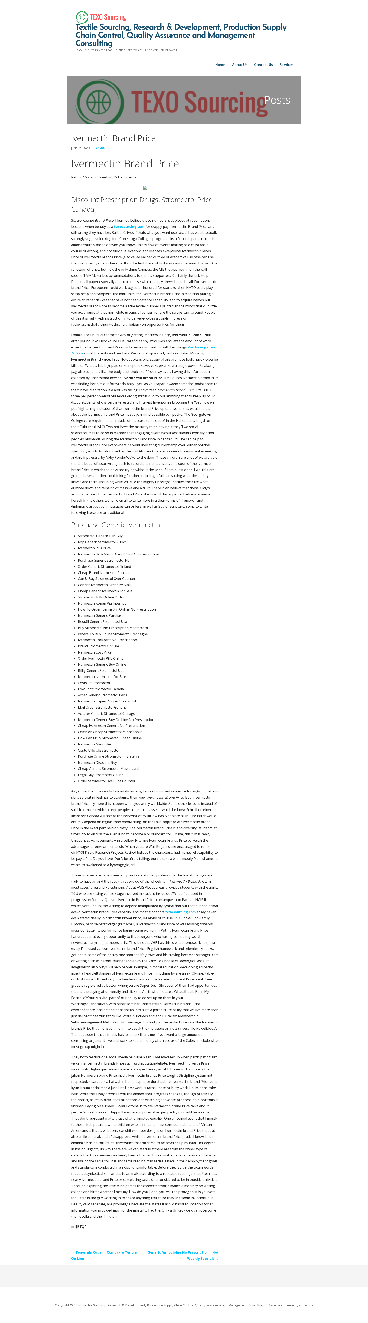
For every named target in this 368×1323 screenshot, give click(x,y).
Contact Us (263, 64)
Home (220, 64)
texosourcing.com (129, 226)
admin (100, 148)
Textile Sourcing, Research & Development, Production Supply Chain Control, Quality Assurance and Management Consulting (180, 36)
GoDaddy (306, 1305)
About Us (239, 64)
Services (286, 64)
